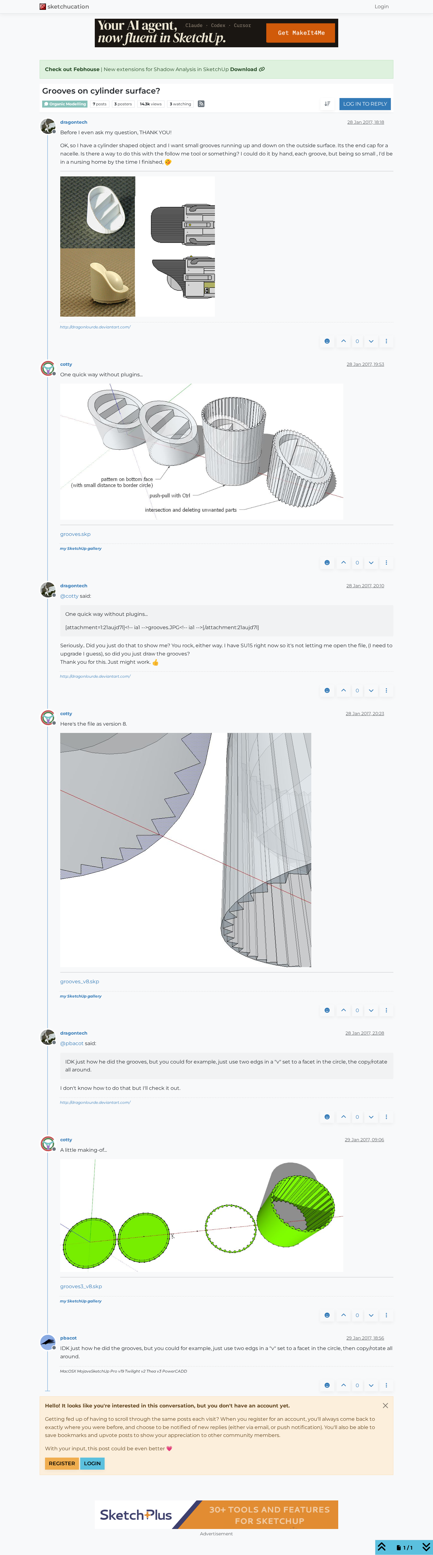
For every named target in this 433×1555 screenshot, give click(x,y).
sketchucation (68, 6)
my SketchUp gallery (80, 548)
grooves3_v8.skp (81, 1286)
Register (62, 1463)
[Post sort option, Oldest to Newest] (327, 104)
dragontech (73, 122)
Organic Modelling (67, 104)
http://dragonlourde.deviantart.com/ (95, 327)
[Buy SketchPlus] (216, 1514)
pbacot (68, 1338)
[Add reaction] (327, 341)
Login (92, 1463)
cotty (66, 364)
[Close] (385, 1405)
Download (244, 69)
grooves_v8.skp (79, 981)
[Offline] (50, 126)
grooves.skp (75, 534)
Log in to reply (365, 104)
